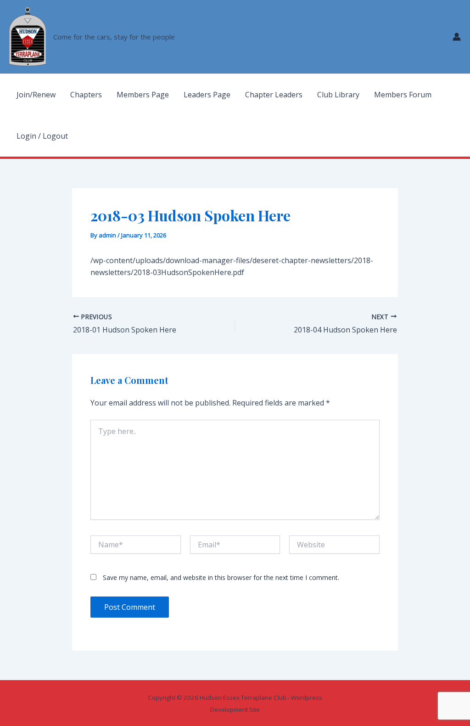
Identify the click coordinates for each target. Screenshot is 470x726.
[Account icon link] (457, 37)
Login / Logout (42, 136)
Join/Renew (36, 95)
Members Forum (402, 95)
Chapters (86, 95)
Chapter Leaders (273, 95)
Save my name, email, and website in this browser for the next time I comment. (221, 577)
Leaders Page (207, 95)
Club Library (338, 95)
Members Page (143, 95)
